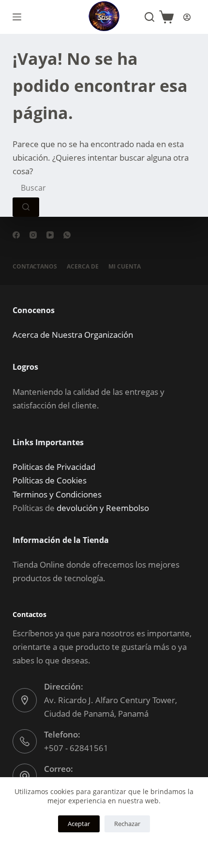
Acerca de (83, 267)
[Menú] (17, 17)
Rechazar (127, 823)
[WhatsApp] (67, 235)
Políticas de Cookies (50, 480)
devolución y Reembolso (103, 507)
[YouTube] (50, 235)
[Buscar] (149, 17)
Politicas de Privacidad (54, 466)
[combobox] (85, 187)
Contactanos (35, 267)
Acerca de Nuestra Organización (73, 334)
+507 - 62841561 (76, 747)
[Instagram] (33, 235)
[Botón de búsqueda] (26, 207)
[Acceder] (187, 17)
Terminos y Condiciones (57, 494)
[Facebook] (16, 235)
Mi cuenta (124, 267)
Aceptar (79, 823)
